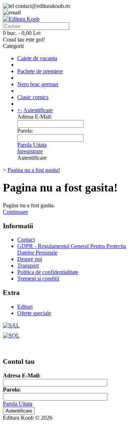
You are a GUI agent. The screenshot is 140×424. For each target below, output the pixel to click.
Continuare (15, 212)
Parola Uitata (32, 145)
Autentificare (38, 110)
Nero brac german (37, 84)
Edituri (25, 307)
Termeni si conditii (38, 278)
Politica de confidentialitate (47, 272)
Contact (26, 240)
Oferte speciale (34, 313)
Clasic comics (32, 97)
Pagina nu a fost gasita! (34, 170)
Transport (28, 265)
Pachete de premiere (40, 71)
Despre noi (29, 259)
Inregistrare (30, 151)
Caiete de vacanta (37, 58)
